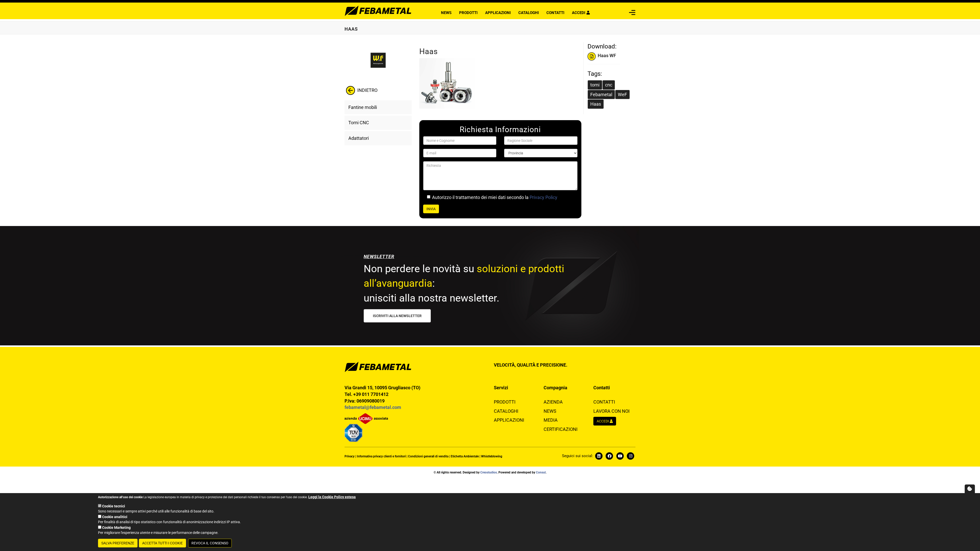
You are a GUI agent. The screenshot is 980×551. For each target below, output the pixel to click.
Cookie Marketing (116, 527)
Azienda (553, 402)
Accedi (578, 12)
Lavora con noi (611, 411)
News (446, 12)
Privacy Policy (543, 197)
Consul (541, 472)
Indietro (366, 90)
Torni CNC (358, 122)
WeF (622, 94)
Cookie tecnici (113, 506)
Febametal (601, 94)
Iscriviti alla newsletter (397, 316)
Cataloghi (528, 12)
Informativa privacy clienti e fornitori (381, 456)
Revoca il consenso (209, 543)
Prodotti (468, 12)
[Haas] (497, 83)
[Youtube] (599, 456)
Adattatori (358, 138)
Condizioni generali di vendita (428, 456)
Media (551, 420)
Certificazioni (561, 429)
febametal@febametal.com (373, 407)
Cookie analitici (114, 517)
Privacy (349, 456)
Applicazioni (498, 12)
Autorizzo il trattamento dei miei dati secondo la (494, 197)
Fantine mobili (362, 107)
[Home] (378, 10)
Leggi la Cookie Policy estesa (332, 497)
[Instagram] (631, 456)
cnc (608, 84)
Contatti (555, 12)
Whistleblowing (491, 456)
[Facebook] (610, 456)
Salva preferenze (117, 543)
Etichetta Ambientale (465, 456)
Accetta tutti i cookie (162, 543)
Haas (595, 104)
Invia (431, 209)
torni (594, 84)
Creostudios (488, 472)
